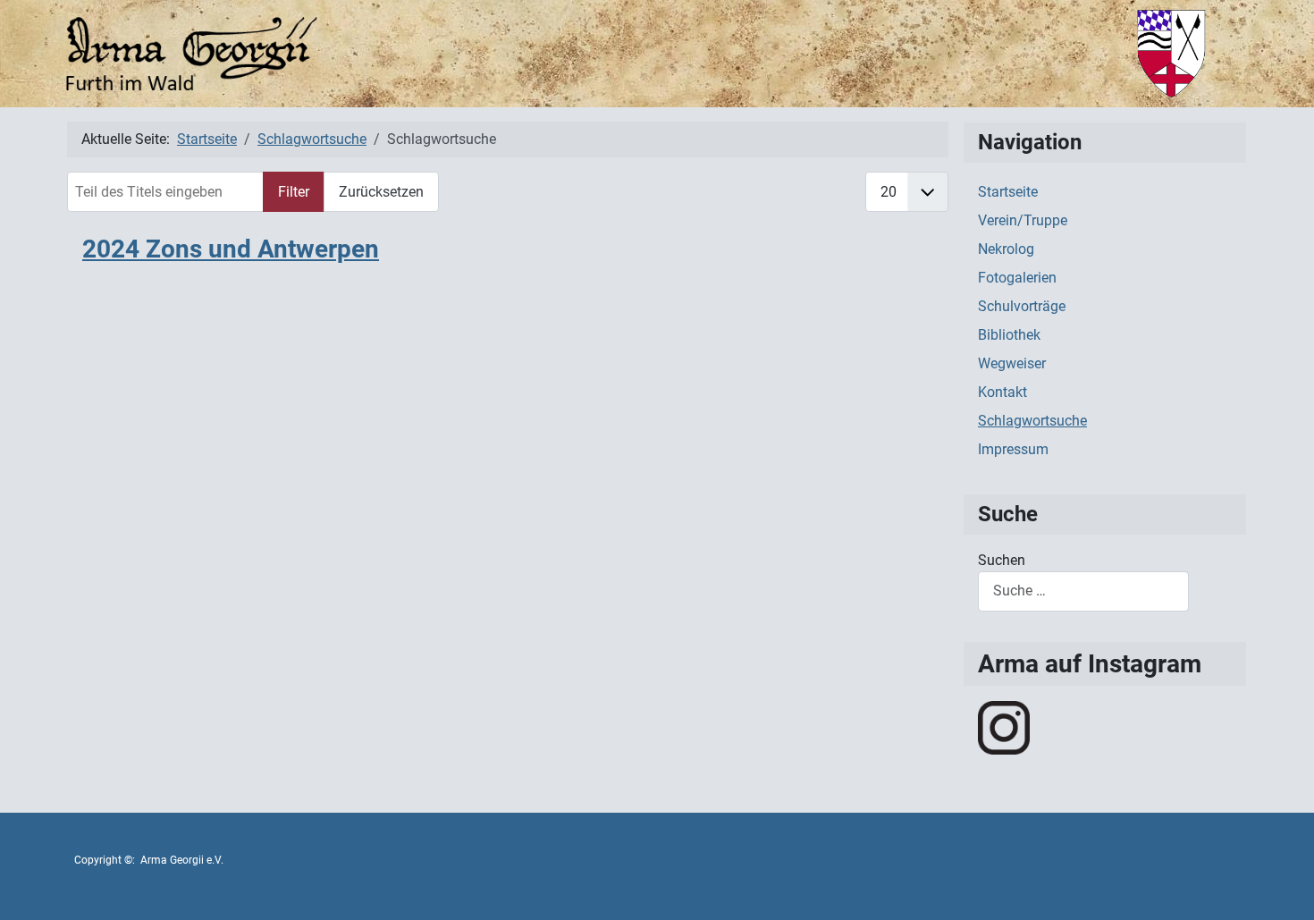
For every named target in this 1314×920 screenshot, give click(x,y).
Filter (293, 191)
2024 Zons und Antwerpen (230, 249)
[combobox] (1083, 591)
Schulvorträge (1022, 306)
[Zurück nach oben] (1283, 887)
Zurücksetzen (381, 191)
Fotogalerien (1017, 277)
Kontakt (1002, 392)
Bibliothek (1009, 334)
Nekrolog (1006, 249)
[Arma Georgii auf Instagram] (1004, 726)
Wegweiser (1012, 363)
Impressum (1013, 449)
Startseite (1008, 191)
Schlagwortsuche (1032, 420)
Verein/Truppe (1022, 220)
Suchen (1001, 560)
